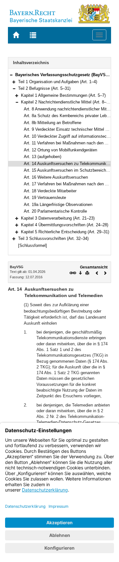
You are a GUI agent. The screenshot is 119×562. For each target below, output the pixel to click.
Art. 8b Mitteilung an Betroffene (52, 122)
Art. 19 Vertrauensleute (45, 197)
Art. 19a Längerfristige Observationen (58, 204)
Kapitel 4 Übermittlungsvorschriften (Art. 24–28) (64, 224)
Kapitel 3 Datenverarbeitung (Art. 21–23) (58, 218)
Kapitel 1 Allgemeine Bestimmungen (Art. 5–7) (63, 95)
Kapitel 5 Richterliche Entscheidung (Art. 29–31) (65, 231)
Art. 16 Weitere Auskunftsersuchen (56, 177)
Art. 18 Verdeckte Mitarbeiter (50, 190)
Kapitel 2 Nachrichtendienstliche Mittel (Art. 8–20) (66, 102)
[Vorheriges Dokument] (97, 272)
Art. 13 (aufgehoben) (42, 156)
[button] (11, 74)
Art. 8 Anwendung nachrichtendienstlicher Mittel (67, 109)
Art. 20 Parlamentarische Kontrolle (55, 211)
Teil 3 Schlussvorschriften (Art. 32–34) (53, 238)
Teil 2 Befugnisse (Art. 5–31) (44, 88)
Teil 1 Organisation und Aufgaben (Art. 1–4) (57, 81)
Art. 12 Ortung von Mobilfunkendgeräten (60, 150)
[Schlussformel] (32, 245)
